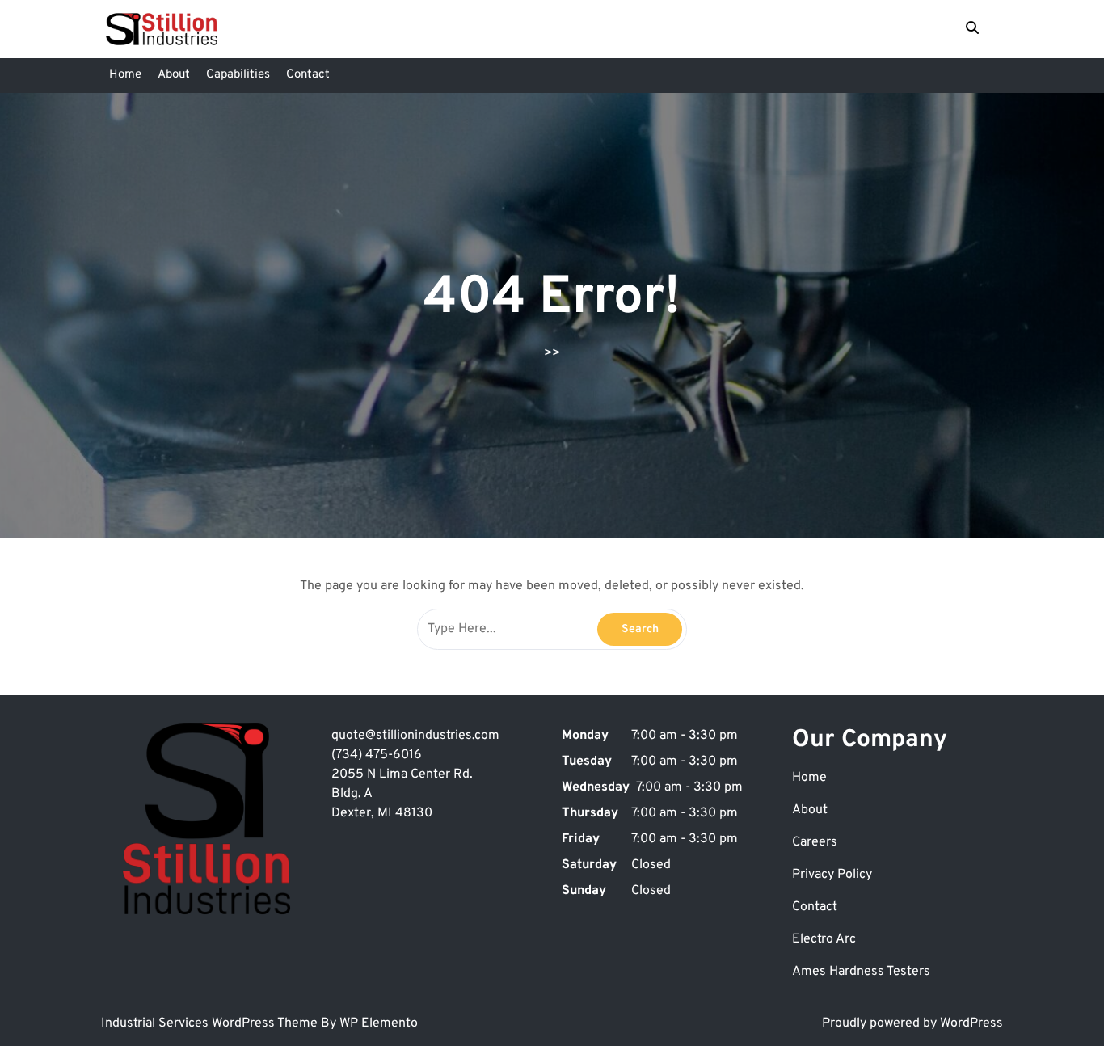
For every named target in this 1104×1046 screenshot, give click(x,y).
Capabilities (238, 74)
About (174, 74)
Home (125, 74)
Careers (814, 842)
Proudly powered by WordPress (912, 1023)
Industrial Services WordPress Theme (211, 1023)
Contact (308, 74)
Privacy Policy (832, 875)
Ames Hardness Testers (861, 972)
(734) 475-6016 (376, 755)
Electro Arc (824, 939)
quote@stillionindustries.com (415, 736)
